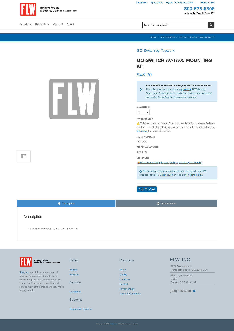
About (123, 269)
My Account (156, 2)
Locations (125, 279)
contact (187, 89)
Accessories (168, 37)
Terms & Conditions (130, 293)
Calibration (75, 291)
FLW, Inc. (114, 324)
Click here (142, 130)
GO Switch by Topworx (156, 50)
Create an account (184, 2)
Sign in (169, 2)
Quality (123, 274)
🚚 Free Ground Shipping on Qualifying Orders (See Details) (169, 162)
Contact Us (141, 2)
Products (74, 274)
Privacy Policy (127, 288)
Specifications (168, 203)
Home (153, 37)
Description (68, 203)
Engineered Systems (81, 309)
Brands (73, 269)
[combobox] (174, 25)
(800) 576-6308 (180, 291)
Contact (124, 284)
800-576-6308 (199, 8)
